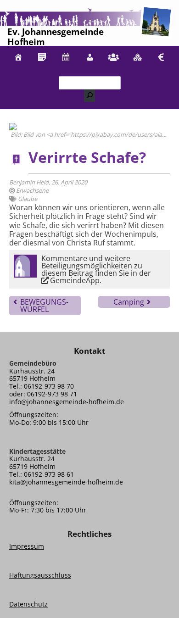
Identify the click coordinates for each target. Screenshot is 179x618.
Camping (128, 302)
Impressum (26, 546)
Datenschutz (28, 604)
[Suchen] (89, 95)
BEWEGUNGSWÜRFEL (44, 305)
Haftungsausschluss (40, 575)
